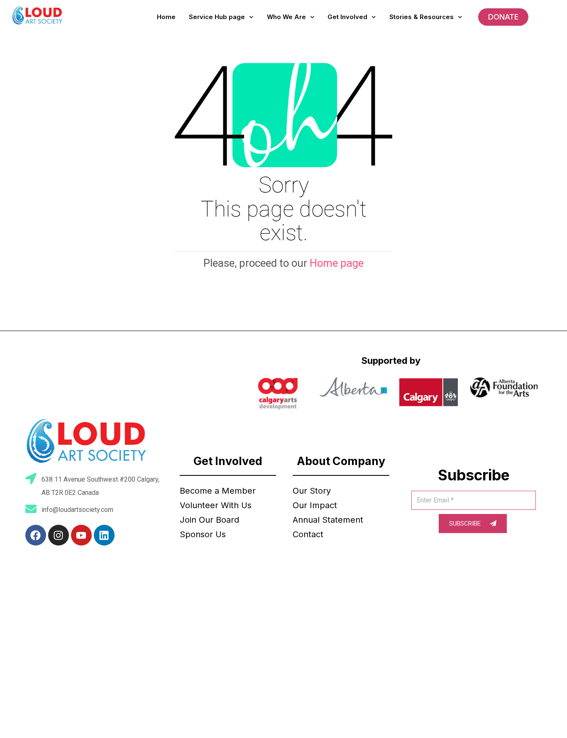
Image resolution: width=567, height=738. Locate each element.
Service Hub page (217, 17)
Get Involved (347, 17)
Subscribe (465, 523)
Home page (337, 263)
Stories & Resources (421, 17)
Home (166, 17)
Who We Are (286, 17)
